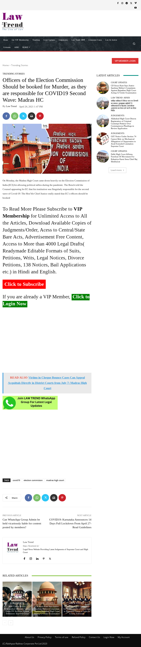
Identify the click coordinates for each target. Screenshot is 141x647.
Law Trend (11, 106)
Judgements (17, 603)
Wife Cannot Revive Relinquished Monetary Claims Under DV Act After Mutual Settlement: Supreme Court (17, 610)
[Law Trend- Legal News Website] (21, 21)
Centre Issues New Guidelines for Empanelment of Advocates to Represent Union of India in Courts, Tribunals (77, 610)
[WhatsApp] (14, 116)
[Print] (31, 116)
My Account (124, 637)
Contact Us (94, 637)
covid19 (16, 480)
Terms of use (61, 637)
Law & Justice (76, 603)
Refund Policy (78, 637)
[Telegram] (126, 3)
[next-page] (10, 622)
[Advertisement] (47, 341)
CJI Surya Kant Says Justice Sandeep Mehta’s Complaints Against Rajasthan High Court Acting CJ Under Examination (47, 610)
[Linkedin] (37, 557)
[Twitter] (131, 3)
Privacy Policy (44, 637)
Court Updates (46, 603)
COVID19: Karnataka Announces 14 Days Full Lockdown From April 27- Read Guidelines (70, 523)
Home (6, 65)
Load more (116, 170)
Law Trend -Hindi (120, 98)
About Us (29, 637)
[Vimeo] (135, 3)
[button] (134, 43)
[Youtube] (135, 7)
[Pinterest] (40, 116)
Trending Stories (19, 65)
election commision (33, 480)
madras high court (55, 480)
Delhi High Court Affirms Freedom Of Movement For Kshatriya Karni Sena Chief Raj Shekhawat (124, 158)
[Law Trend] (13, 550)
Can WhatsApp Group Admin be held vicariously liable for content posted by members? (22, 523)
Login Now (109, 637)
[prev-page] (5, 622)
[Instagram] (122, 3)
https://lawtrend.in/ (31, 546)
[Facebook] (118, 3)
